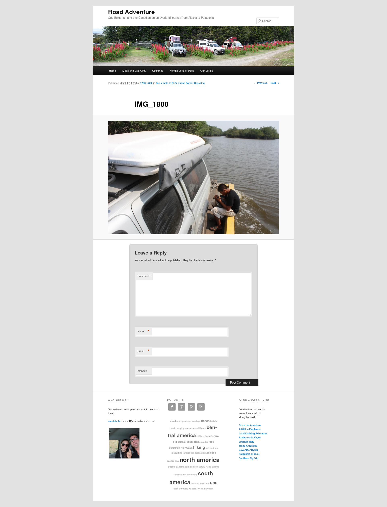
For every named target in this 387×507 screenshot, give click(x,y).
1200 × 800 (146, 83)
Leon (204, 452)
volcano (183, 488)
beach (205, 421)
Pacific (171, 466)
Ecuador (203, 441)
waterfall (193, 488)
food (211, 442)
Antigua (182, 421)
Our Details (206, 70)
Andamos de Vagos (250, 437)
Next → (274, 83)
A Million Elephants (250, 429)
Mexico (211, 452)
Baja (198, 421)
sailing (215, 466)
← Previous (260, 83)
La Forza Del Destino (192, 452)
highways (186, 448)
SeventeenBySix (248, 450)
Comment (144, 276)
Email (143, 351)
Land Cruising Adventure (253, 433)
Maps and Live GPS (134, 70)
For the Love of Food (182, 70)
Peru (202, 466)
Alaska (174, 421)
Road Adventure (131, 11)
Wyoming (202, 488)
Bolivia (213, 421)
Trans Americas (248, 445)
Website (142, 371)
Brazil (172, 428)
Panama (180, 466)
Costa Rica (193, 442)
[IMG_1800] (193, 178)
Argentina (191, 421)
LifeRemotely (246, 441)
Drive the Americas (250, 425)
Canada (189, 428)
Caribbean (200, 428)
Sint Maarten (180, 474)
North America (199, 459)
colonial (182, 442)
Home (112, 70)
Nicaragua (173, 461)
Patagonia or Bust (249, 454)
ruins (208, 466)
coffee (206, 436)
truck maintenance (200, 483)
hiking (199, 447)
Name (143, 331)
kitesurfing (176, 452)
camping (180, 428)
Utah (176, 488)
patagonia (195, 466)
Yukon (210, 488)
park (187, 466)
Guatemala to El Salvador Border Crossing (180, 83)
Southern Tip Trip (248, 458)
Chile (199, 436)
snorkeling (192, 474)
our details (114, 421)
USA (213, 482)
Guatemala (174, 448)
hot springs (212, 447)
